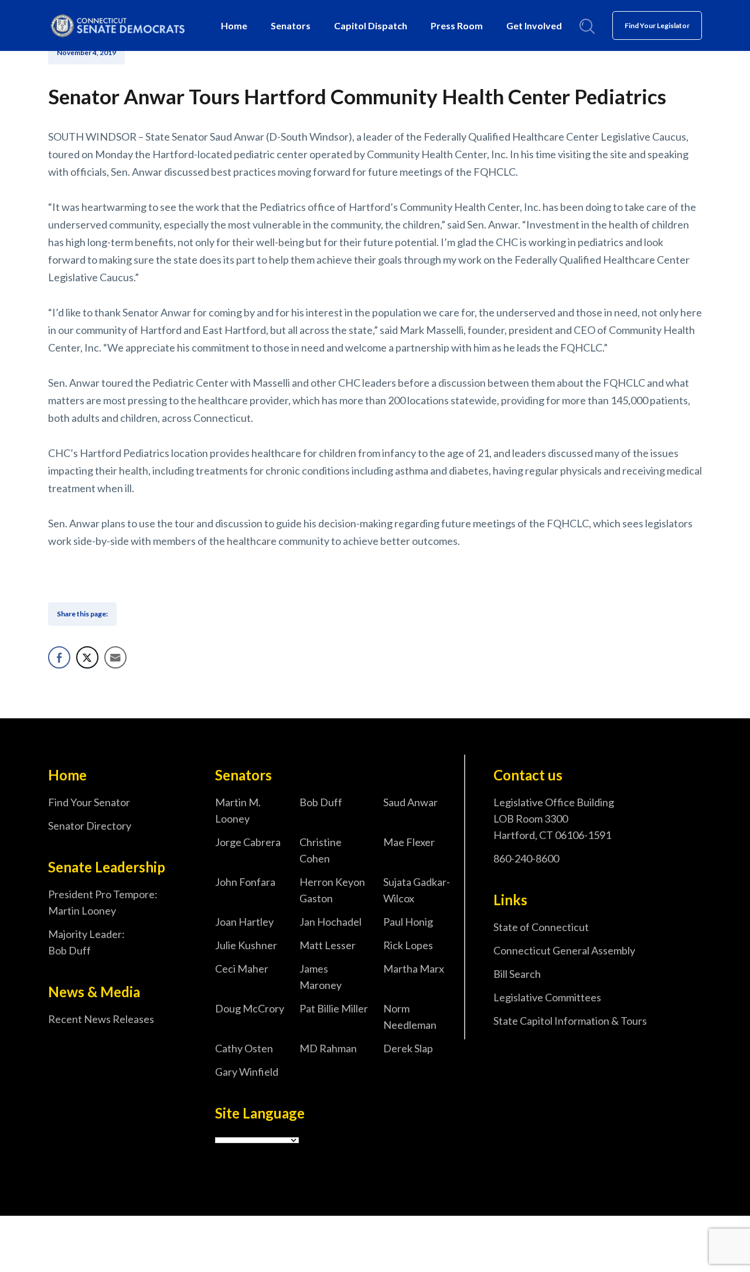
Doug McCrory (249, 1008)
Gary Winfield (246, 1071)
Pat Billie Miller (333, 1008)
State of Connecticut (541, 926)
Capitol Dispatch (370, 25)
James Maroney (320, 976)
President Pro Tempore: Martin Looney (103, 902)
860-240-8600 (526, 858)
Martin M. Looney (238, 810)
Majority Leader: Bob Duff (86, 942)
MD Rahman (328, 1048)
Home (234, 25)
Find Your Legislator (657, 25)
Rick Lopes (408, 945)
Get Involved (534, 25)
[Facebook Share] (59, 657)
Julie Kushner (246, 945)
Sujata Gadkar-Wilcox (416, 890)
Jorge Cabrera (248, 842)
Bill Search (517, 973)
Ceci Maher (241, 968)
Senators (291, 25)
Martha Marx (413, 968)
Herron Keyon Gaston (332, 890)
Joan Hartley (244, 921)
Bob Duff (320, 802)
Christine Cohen (320, 850)
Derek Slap (408, 1048)
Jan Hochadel (330, 921)
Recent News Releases (101, 1018)
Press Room (457, 25)
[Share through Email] (115, 657)
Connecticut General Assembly (564, 950)
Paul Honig (408, 921)
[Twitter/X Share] (87, 657)
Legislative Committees (547, 997)
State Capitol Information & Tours (570, 1020)
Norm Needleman (410, 1016)
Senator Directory (89, 825)
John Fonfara (245, 881)
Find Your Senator (89, 802)
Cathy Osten (244, 1048)
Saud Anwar (410, 802)
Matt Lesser (327, 945)
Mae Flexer (409, 842)
